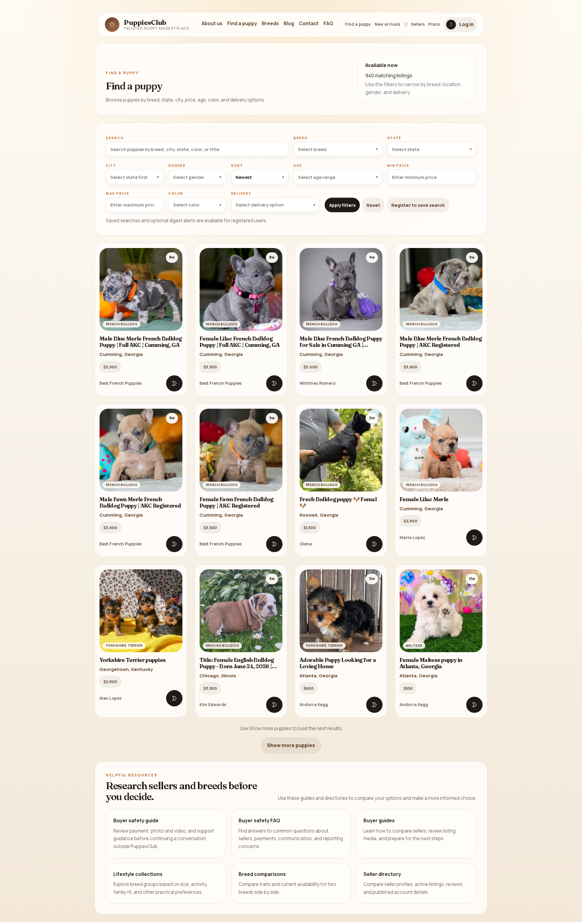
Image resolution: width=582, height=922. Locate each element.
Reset (373, 205)
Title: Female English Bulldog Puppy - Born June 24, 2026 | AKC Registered (236, 666)
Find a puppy (242, 23)
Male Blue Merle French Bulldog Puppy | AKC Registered (441, 342)
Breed (300, 138)
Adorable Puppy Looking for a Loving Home (337, 663)
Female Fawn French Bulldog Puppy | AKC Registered (236, 502)
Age (297, 165)
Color (175, 193)
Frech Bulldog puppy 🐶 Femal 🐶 (337, 502)
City (111, 165)
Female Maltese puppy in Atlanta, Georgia (431, 663)
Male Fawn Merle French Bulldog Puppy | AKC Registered (140, 502)
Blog (289, 23)
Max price (117, 193)
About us (212, 23)
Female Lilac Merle (424, 499)
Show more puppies (291, 745)
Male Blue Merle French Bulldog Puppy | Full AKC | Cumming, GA (140, 342)
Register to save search (418, 205)
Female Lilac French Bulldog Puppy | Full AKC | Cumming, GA (239, 342)
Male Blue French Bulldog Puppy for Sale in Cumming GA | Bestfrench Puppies (341, 345)
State (394, 138)
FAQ (328, 23)
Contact (309, 23)
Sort (237, 165)
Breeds (270, 23)
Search (114, 138)
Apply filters (342, 205)
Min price (398, 165)
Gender (177, 165)
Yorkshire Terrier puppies (132, 659)
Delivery (241, 193)
